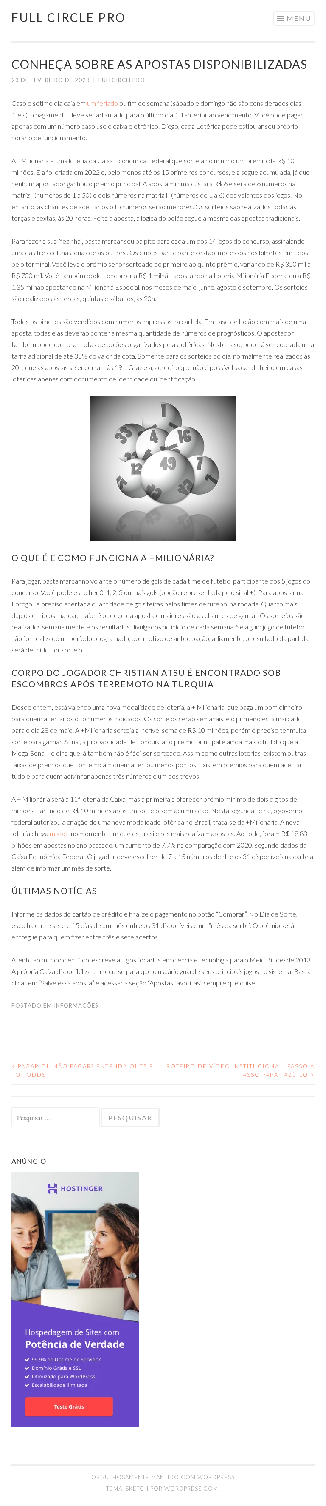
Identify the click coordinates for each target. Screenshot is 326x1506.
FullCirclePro (121, 80)
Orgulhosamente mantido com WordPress (163, 1477)
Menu (299, 18)
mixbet (60, 833)
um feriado (102, 103)
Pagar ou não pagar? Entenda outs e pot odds (82, 1070)
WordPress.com (191, 1488)
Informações (76, 1005)
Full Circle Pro (68, 17)
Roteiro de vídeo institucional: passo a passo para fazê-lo (240, 1070)
